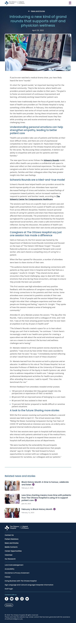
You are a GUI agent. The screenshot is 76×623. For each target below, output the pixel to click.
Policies (7, 577)
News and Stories (12, 543)
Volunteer (8, 555)
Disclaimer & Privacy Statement (17, 573)
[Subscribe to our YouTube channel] (11, 599)
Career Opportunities (13, 551)
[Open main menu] (70, 3)
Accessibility (9, 569)
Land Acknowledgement (14, 565)
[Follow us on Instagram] (22, 599)
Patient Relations (11, 539)
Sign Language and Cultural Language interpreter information (29, 585)
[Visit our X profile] (17, 599)
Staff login (9, 589)
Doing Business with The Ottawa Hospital (21, 581)
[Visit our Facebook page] (6, 599)
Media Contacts (11, 547)
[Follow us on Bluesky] (27, 599)
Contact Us (9, 535)
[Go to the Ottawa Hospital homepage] (15, 3)
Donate (9, 605)
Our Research (10, 559)
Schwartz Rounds (51, 160)
